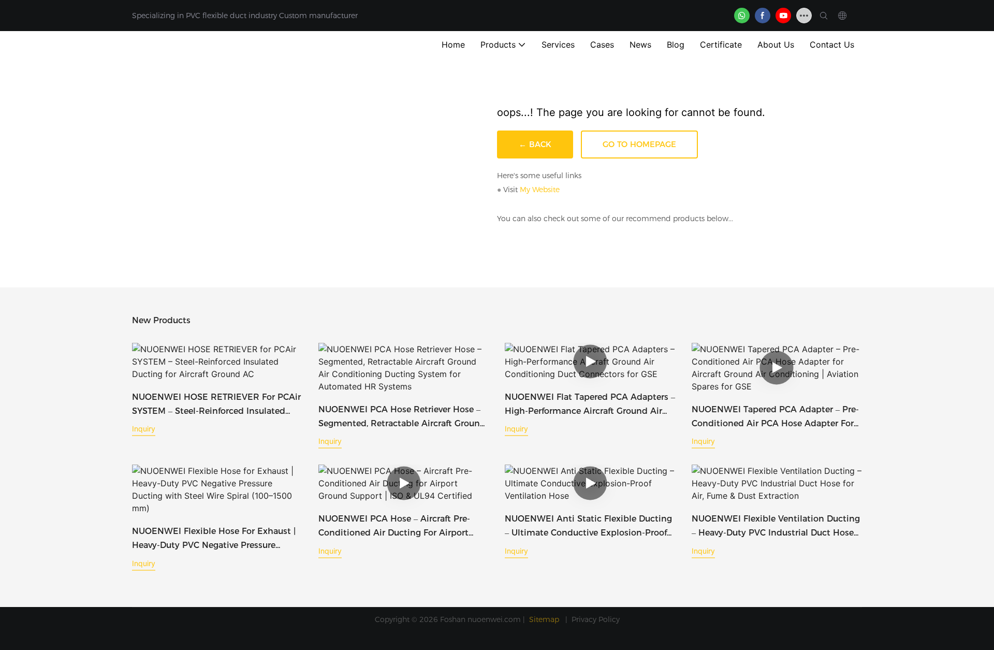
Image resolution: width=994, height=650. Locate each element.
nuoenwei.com (494, 619)
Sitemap (545, 619)
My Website (540, 189)
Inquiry (143, 428)
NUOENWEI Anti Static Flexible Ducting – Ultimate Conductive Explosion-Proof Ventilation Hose (588, 527)
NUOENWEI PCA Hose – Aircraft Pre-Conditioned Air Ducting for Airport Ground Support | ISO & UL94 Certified (397, 527)
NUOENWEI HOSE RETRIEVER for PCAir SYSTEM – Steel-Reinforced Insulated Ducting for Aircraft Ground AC (216, 405)
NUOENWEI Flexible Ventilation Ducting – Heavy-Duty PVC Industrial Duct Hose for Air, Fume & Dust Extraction (776, 527)
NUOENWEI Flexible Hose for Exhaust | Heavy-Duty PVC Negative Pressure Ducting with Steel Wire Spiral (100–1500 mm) (214, 539)
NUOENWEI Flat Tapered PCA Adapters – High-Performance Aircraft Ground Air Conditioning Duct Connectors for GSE (590, 405)
